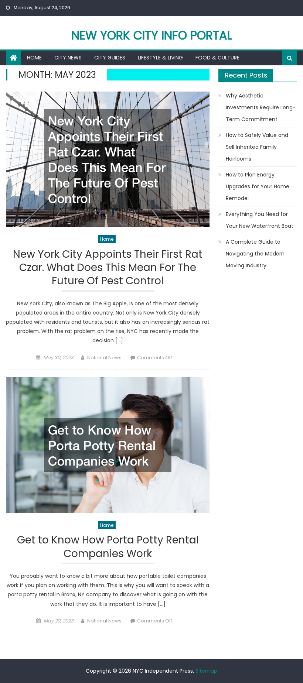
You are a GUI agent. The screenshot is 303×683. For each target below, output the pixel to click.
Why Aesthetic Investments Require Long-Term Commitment (261, 107)
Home (34, 57)
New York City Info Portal (151, 35)
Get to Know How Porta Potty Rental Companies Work (108, 546)
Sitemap (206, 671)
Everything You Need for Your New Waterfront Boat (259, 220)
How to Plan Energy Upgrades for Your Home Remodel (257, 186)
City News (68, 57)
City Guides (109, 57)
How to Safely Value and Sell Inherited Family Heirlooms (257, 146)
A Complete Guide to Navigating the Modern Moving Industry (255, 253)
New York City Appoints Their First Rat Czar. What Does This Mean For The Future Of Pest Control (107, 268)
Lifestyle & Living (160, 57)
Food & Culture (217, 57)
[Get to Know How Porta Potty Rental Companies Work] (108, 445)
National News (104, 357)
